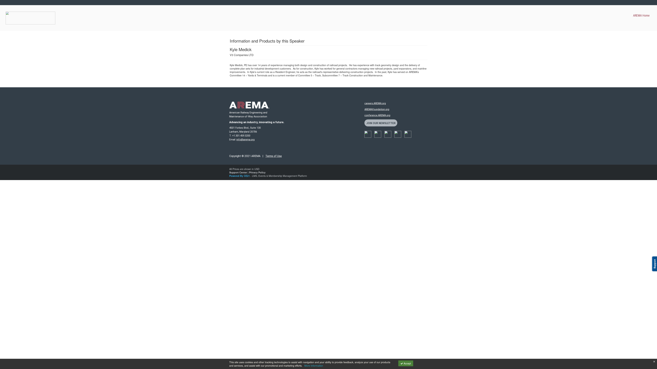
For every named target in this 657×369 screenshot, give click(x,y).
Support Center (238, 172)
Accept (407, 363)
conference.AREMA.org (377, 115)
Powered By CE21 (239, 175)
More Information (313, 365)
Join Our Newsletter (381, 123)
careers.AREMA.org (375, 103)
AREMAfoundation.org (376, 109)
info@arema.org (245, 139)
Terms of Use (273, 156)
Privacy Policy (257, 172)
